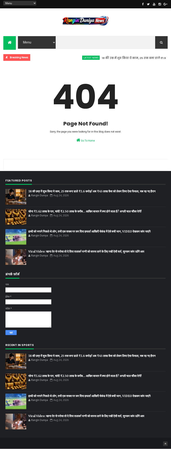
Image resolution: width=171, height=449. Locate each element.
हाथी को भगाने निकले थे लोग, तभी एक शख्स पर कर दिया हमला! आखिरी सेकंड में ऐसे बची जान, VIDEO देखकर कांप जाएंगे (89, 231)
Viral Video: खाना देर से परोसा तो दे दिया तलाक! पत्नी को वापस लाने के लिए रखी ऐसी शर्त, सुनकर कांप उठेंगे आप (86, 251)
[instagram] (159, 4)
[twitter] (148, 4)
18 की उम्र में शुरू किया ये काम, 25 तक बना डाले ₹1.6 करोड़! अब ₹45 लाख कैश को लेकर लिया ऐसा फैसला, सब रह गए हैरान (92, 191)
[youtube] (154, 4)
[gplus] (165, 4)
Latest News (86, 57)
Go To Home (87, 140)
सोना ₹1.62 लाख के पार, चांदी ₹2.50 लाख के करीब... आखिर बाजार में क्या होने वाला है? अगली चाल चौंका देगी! (85, 211)
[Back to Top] (165, 443)
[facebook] (143, 4)
